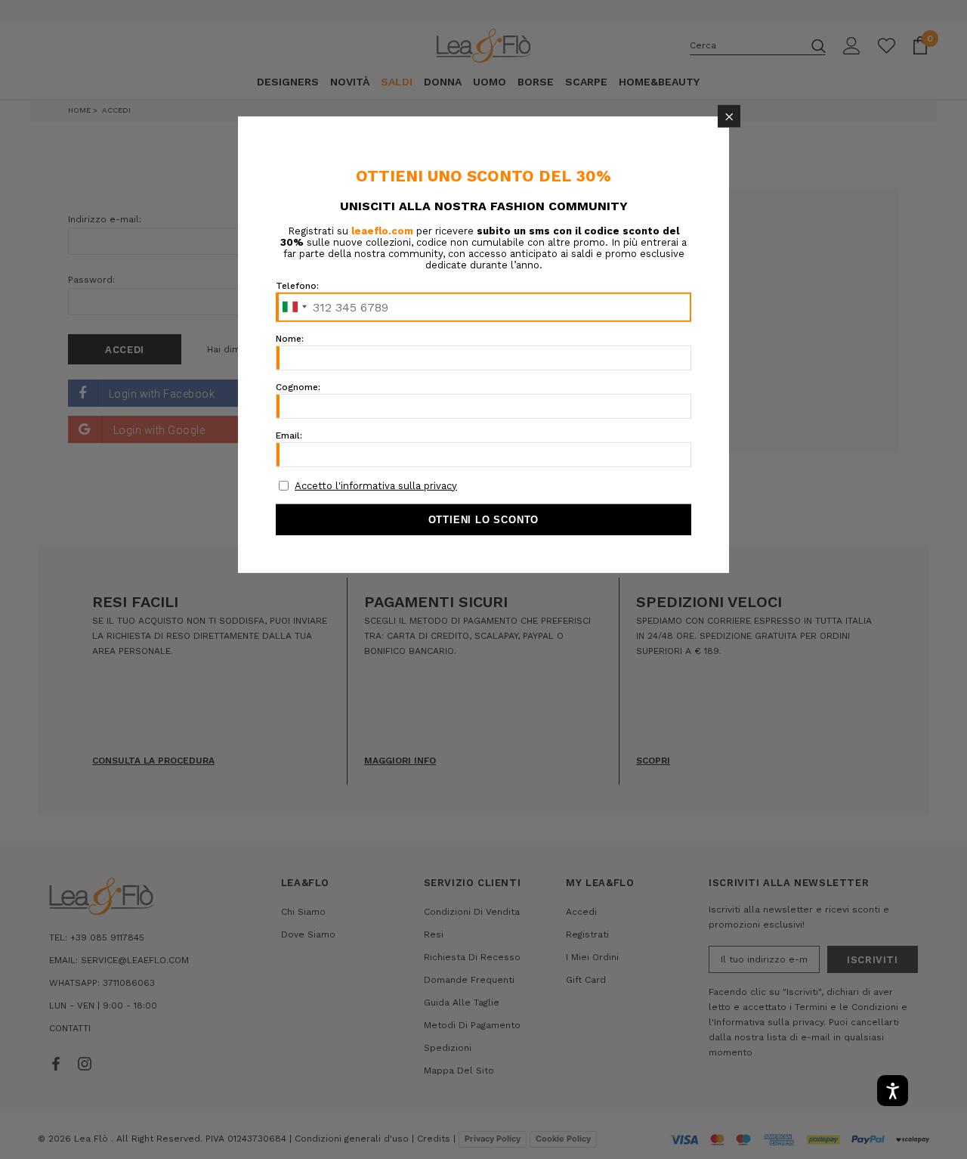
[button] (729, 115)
